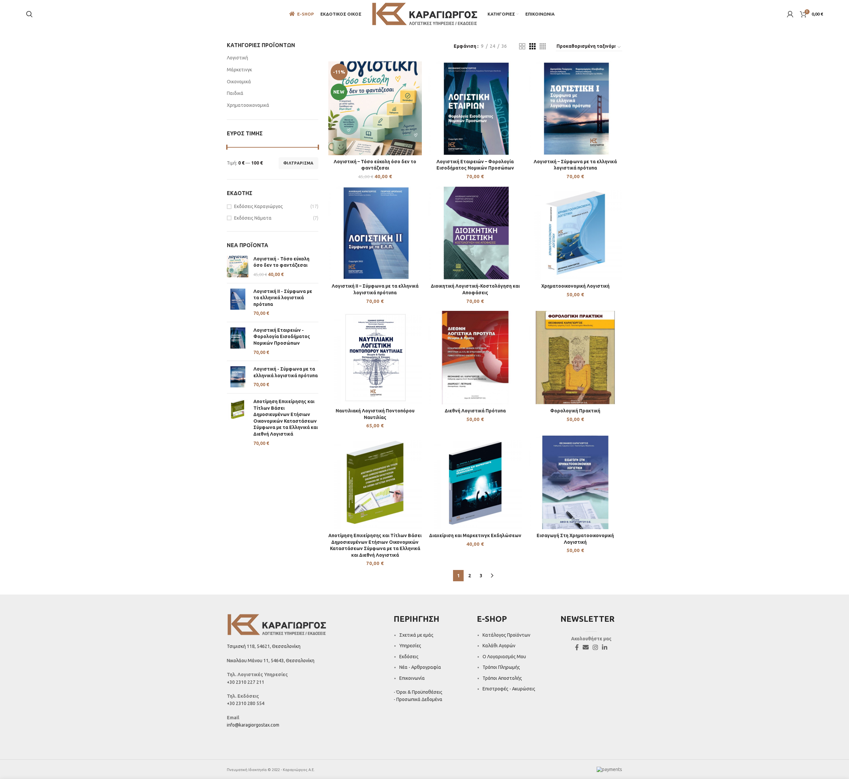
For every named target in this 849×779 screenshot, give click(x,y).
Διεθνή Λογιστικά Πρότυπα (475, 410)
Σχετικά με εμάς (416, 635)
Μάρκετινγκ (239, 69)
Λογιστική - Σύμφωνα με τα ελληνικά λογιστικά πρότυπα (285, 372)
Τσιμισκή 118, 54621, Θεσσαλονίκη (263, 646)
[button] (375, 114)
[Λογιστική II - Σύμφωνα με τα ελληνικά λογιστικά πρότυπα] (237, 302)
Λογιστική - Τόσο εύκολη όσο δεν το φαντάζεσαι (281, 262)
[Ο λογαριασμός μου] (790, 14)
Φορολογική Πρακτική (575, 410)
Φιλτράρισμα (298, 163)
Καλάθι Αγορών (499, 645)
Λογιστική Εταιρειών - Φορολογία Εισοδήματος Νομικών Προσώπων (281, 336)
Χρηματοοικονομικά (248, 105)
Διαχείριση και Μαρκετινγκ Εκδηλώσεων (475, 535)
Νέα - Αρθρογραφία (420, 667)
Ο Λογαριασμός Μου (504, 656)
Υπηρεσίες (410, 645)
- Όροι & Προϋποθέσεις (418, 692)
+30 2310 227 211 (245, 682)
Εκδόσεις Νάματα (253, 218)
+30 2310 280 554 (245, 703)
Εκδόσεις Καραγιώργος (258, 206)
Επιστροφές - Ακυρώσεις (509, 688)
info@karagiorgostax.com (253, 725)
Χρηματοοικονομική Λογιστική (575, 286)
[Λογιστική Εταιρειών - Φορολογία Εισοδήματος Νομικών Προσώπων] (237, 341)
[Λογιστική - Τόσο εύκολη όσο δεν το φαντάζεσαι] (237, 267)
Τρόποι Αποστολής (502, 678)
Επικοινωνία (412, 678)
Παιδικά (235, 93)
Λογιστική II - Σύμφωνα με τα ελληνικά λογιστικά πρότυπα (282, 298)
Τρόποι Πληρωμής (501, 667)
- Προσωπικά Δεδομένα (418, 699)
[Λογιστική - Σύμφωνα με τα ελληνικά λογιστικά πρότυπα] (237, 377)
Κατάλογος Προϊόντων (506, 635)
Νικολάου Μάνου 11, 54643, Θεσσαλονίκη (270, 660)
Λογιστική (237, 57)
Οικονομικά (239, 81)
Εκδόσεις (409, 656)
